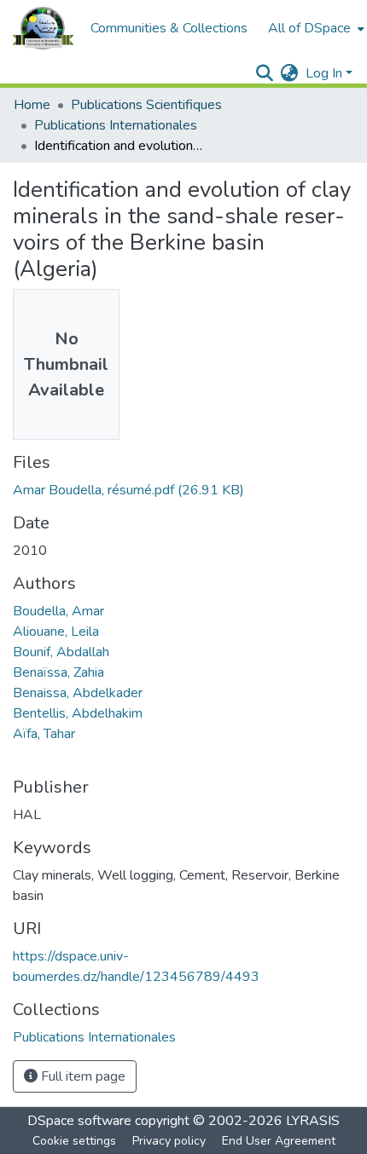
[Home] (43, 28)
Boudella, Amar (58, 611)
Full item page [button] (81, 1076)
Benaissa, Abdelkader (78, 693)
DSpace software (79, 1120)
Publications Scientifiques (146, 104)
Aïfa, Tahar (44, 733)
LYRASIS (313, 1120)
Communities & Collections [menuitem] (169, 28)
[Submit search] (265, 73)
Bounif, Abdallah (61, 652)
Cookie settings (74, 1141)
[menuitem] (314, 28)
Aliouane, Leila (56, 631)
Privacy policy (169, 1141)
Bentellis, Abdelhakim (78, 713)
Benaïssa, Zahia (58, 672)
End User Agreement (278, 1141)
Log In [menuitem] (324, 73)
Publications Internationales (115, 125)
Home (32, 104)
